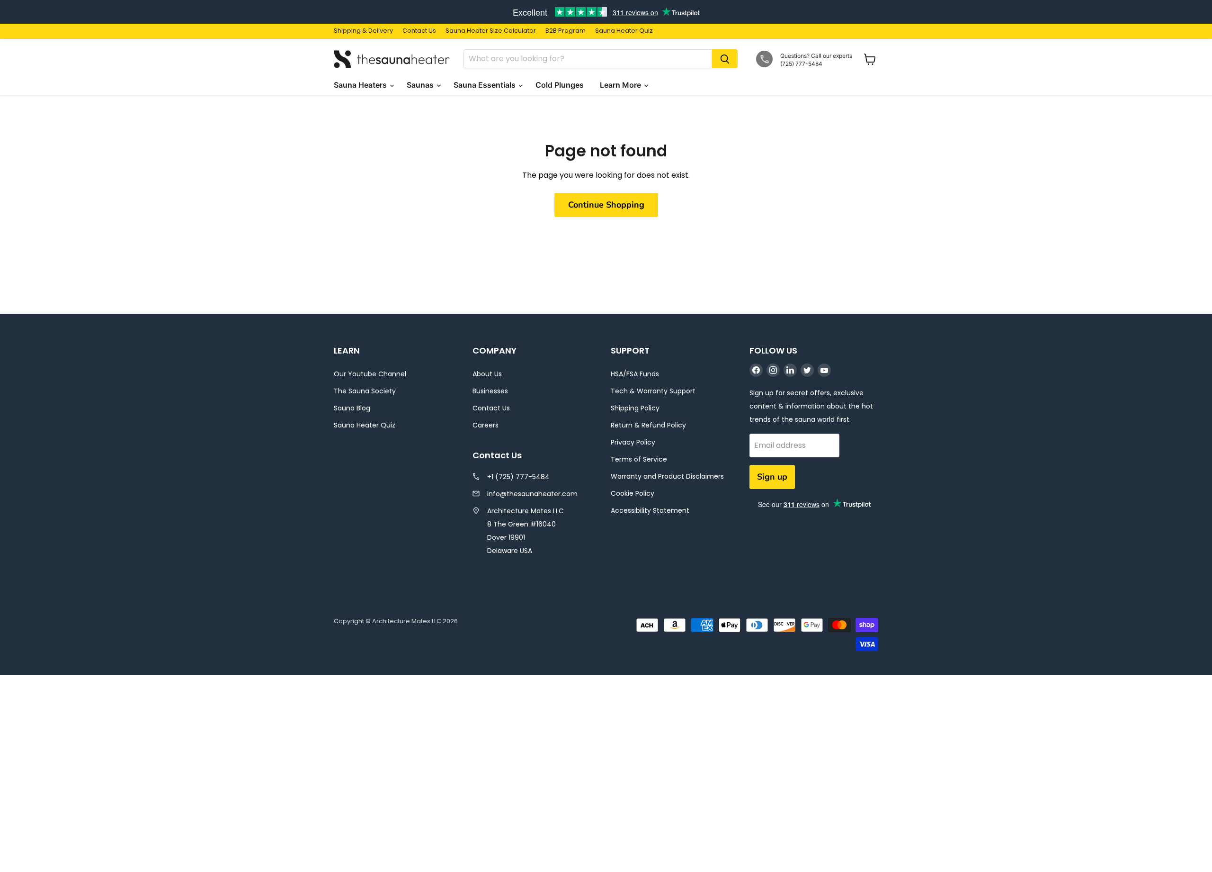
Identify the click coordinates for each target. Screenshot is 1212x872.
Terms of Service (639, 459)
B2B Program (565, 31)
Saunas (421, 85)
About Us (487, 374)
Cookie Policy (632, 493)
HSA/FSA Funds (635, 374)
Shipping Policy (635, 408)
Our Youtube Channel (370, 374)
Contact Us (419, 31)
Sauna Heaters (361, 85)
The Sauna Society (365, 391)
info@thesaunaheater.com (532, 494)
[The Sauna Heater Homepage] (393, 59)
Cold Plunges (560, 85)
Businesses (490, 391)
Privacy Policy (633, 442)
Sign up (772, 476)
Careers (485, 425)
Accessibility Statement (650, 510)
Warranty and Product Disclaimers (667, 476)
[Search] (725, 58)
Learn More (621, 85)
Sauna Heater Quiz (624, 31)
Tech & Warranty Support (653, 391)
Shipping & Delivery (363, 31)
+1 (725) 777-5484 (518, 476)
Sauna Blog (352, 408)
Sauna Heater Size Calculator (491, 31)
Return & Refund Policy (648, 425)
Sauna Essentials (485, 85)
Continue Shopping (606, 204)
